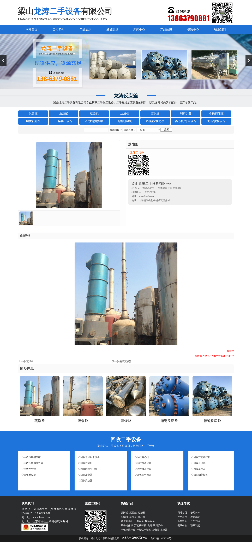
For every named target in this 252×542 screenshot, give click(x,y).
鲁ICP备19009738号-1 (161, 538)
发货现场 (112, 29)
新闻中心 (139, 29)
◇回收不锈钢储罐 (31, 457)
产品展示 (85, 29)
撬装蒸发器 (125, 361)
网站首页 (31, 29)
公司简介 (58, 29)
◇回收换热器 (85, 480)
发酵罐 (124, 512)
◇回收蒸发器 (198, 469)
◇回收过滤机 (85, 463)
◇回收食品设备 (143, 469)
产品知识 (166, 29)
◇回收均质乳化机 (87, 469)
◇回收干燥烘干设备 (89, 457)
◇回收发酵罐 (29, 469)
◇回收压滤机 (198, 463)
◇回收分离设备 (143, 463)
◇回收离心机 (142, 457)
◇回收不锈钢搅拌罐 (32, 463)
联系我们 (220, 29)
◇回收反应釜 (28, 475)
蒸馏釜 (30, 361)
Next (248, 60)
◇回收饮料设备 (143, 475)
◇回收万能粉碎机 (200, 457)
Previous (3, 60)
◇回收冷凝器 (85, 475)
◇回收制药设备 (199, 475)
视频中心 (193, 29)
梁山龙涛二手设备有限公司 (105, 538)
